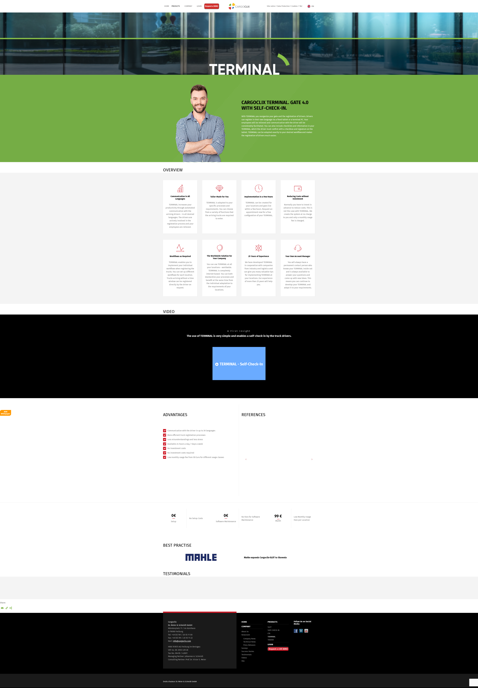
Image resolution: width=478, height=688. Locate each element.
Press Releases (249, 645)
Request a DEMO (211, 6)
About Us (245, 632)
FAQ (242, 661)
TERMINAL (271, 637)
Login (199, 6)
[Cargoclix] (239, 6)
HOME (244, 622)
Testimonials (246, 655)
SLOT (269, 627)
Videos (244, 658)
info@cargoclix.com (182, 641)
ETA (269, 633)
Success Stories (247, 651)
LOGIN (270, 644)
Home (166, 6)
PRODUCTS (176, 6)
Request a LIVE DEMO (278, 649)
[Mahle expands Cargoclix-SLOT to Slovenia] (201, 557)
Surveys (244, 648)
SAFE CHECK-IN (273, 630)
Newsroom (245, 635)
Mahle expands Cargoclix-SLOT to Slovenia (265, 557)
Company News (249, 639)
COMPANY (188, 6)
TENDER (271, 640)
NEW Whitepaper (5, 413)
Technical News (249, 642)
